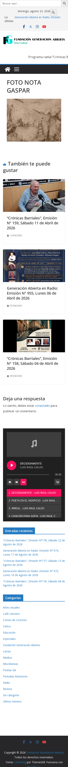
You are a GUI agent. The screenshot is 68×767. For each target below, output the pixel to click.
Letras (7, 651)
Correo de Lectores (15, 620)
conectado (42, 406)
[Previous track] (10, 482)
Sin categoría (11, 695)
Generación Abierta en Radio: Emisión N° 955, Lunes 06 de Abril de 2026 (32, 293)
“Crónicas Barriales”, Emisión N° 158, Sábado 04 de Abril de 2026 (32, 363)
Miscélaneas (10, 664)
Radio (6, 682)
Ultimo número (12, 701)
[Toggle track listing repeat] (23, 482)
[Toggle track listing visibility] (57, 482)
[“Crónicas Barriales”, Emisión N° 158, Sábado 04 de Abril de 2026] (34, 322)
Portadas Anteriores (15, 676)
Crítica (7, 626)
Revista (7, 689)
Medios (7, 657)
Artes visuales (11, 607)
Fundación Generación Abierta (21, 645)
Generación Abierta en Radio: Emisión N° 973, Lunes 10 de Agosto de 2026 (37, 19)
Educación (9, 632)
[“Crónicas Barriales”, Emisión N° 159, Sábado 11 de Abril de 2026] (34, 182)
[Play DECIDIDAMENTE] (11, 465)
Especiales (9, 639)
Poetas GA (9, 670)
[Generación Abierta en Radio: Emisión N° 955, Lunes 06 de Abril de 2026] (34, 252)
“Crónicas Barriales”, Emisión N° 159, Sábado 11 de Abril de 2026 (32, 222)
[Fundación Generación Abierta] (7, 69)
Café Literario (11, 614)
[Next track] (17, 482)
